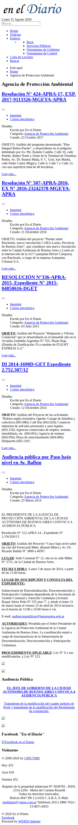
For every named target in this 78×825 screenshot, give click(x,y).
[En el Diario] (35, 15)
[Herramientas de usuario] (3, 109)
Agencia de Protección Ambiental (46, 133)
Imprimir (15, 115)
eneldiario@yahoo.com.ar (19, 802)
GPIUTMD (32, 758)
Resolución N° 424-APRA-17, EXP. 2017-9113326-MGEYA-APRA (39, 96)
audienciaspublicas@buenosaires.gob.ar (38, 616)
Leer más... (9, 174)
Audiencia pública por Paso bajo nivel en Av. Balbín (36, 459)
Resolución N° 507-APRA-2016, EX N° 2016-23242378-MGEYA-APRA (36, 188)
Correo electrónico (22, 119)
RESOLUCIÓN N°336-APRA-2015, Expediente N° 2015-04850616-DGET (34, 282)
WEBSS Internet (29, 821)
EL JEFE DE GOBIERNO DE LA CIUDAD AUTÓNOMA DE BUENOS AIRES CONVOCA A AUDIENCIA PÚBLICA (39, 691)
